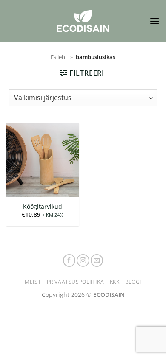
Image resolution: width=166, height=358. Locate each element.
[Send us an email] (97, 260)
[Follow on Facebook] (69, 260)
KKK (115, 281)
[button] (154, 21)
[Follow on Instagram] (83, 260)
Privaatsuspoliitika (75, 281)
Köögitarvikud (42, 206)
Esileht (59, 57)
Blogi (133, 281)
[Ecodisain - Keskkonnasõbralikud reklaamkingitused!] (83, 21)
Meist (33, 281)
